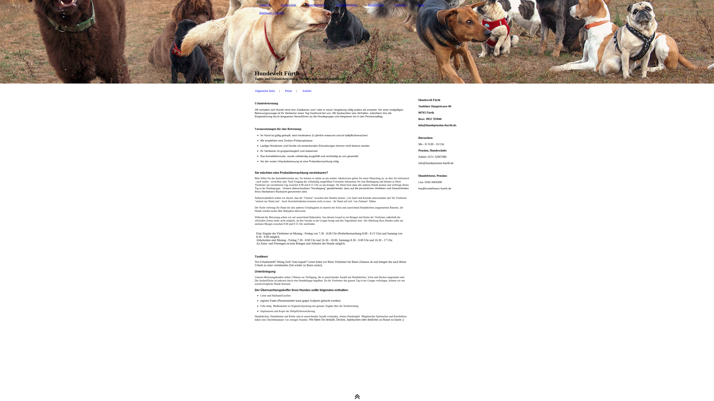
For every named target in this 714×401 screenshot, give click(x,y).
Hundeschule (288, 4)
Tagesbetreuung (316, 4)
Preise (288, 90)
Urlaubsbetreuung (346, 4)
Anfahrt (306, 90)
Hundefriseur (376, 4)
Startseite (264, 4)
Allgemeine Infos (265, 90)
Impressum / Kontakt (271, 12)
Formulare (400, 4)
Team (420, 4)
